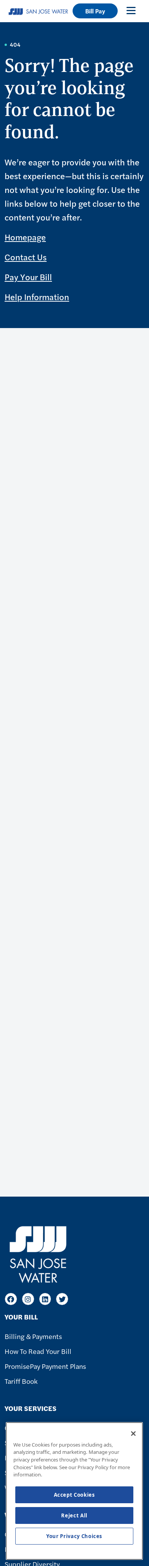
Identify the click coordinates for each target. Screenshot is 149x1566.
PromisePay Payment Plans (45, 1366)
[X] (62, 1299)
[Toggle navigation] (131, 10)
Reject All (74, 1515)
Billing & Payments (33, 1336)
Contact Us (26, 257)
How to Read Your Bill (38, 1351)
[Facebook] (11, 1299)
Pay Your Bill (28, 277)
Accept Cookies (74, 1494)
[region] (74, 1491)
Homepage (25, 237)
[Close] (133, 1433)
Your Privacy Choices (74, 1536)
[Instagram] (28, 1299)
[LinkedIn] (45, 1299)
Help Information (37, 297)
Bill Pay (95, 11)
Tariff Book (21, 1381)
